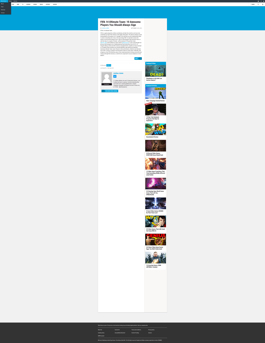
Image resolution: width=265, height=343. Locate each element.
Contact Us (117, 329)
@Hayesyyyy (125, 42)
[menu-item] (12, 4)
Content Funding (135, 332)
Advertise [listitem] (3, 9)
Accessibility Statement (120, 332)
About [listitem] (2, 3)
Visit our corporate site (143, 325)
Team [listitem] (2, 6)
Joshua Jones (105, 28)
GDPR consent (101, 335)
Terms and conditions (136, 329)
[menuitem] (4, 1)
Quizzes (15, 1)
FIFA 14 (109, 65)
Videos (10, 1)
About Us (100, 329)
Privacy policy (151, 329)
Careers (150, 332)
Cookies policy (101, 332)
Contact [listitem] (3, 12)
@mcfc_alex (104, 42)
